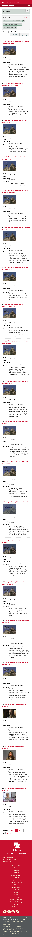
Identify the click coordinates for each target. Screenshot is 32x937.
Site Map (16, 892)
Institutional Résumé (8, 928)
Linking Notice (23, 923)
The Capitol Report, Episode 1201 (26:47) (16, 502)
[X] (9, 911)
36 (10, 833)
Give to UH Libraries (16, 880)
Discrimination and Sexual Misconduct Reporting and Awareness (15, 932)
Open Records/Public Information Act (12, 926)
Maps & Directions (16, 885)
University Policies (7, 935)
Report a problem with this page (11, 919)
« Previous (6, 830)
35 (7, 833)
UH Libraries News (16, 887)
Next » (18, 32)
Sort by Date (14, 35)
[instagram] (13, 911)
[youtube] (17, 911)
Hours (16, 868)
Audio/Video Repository (8, 6)
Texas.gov (22, 919)
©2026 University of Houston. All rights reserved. (15, 918)
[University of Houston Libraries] (16, 848)
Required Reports (18, 928)
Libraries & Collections (16, 882)
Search (16, 895)
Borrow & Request (16, 897)
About (16, 904)
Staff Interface (16, 907)
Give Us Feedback (16, 875)
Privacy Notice (6, 925)
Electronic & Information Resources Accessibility (15, 930)
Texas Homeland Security (9, 921)
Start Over (26, 17)
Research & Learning (16, 899)
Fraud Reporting (24, 921)
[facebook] (5, 911)
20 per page (24, 35)
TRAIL (17, 921)
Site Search (16, 890)
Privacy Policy (16, 865)
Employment (16, 870)
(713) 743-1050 (7, 861)
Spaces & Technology (16, 902)
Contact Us (16, 877)
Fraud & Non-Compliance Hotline (11, 923)
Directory (16, 873)
